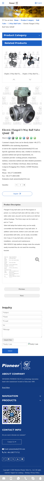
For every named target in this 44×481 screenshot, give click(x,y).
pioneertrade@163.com (17, 449)
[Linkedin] (8, 459)
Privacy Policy (35, 473)
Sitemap (27, 473)
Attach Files (8, 340)
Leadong (20, 473)
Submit (10, 351)
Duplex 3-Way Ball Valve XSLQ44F (31, 74)
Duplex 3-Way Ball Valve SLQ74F (12, 74)
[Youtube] (18, 459)
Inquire (15, 194)
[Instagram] (22, 459)
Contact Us (11, 442)
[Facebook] (4, 459)
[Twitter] (13, 459)
